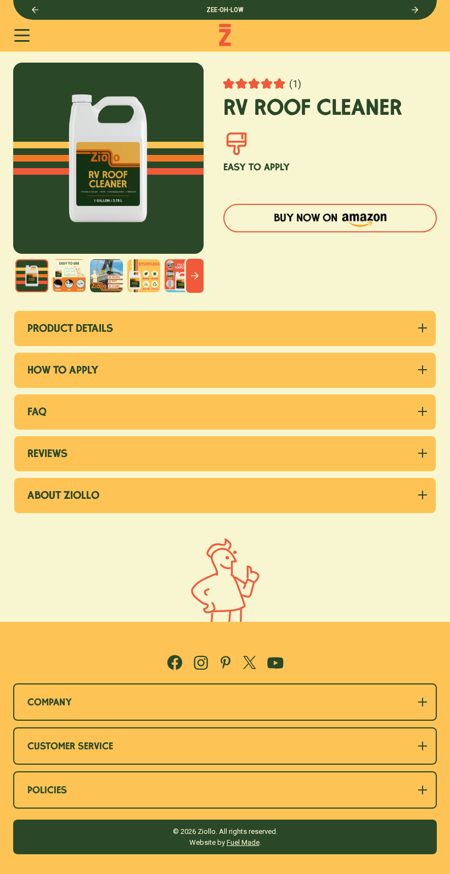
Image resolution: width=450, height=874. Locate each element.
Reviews (47, 455)
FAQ (37, 413)
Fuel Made (243, 842)
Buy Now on (324, 222)
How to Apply (62, 371)
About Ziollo (63, 497)
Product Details (70, 330)
